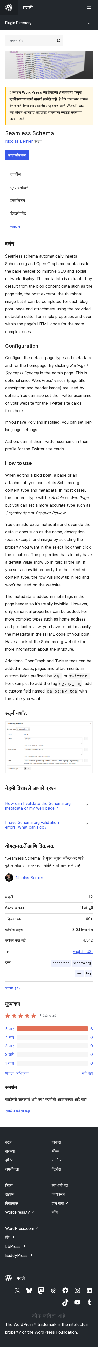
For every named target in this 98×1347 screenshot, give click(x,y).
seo (79, 973)
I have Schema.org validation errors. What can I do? (32, 825)
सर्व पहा (87, 1073)
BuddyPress (18, 1255)
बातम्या (10, 1151)
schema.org (82, 963)
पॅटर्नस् (56, 1169)
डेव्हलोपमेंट (18, 213)
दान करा (60, 1203)
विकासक (11, 1203)
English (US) (83, 951)
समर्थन (15, 226)
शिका (9, 1185)
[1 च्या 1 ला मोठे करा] (86, 728)
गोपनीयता (12, 1169)
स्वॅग (55, 1212)
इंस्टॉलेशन (17, 200)
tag (88, 973)
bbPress (15, 1246)
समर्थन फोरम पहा (17, 1110)
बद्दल (8, 1142)
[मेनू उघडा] (90, 7)
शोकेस (56, 1142)
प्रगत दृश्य (12, 987)
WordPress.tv (20, 1212)
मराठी (21, 1278)
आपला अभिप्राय (17, 1073)
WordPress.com (22, 1228)
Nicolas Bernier (19, 141)
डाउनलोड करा (17, 155)
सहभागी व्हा (60, 1185)
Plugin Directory (18, 23)
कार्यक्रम (58, 1194)
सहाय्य (9, 1194)
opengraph (61, 963)
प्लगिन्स (57, 1159)
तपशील (15, 174)
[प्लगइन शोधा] (58, 40)
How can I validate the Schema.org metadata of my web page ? (38, 806)
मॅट (9, 1237)
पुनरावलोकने (19, 187)
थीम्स (55, 1151)
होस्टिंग (10, 1159)
